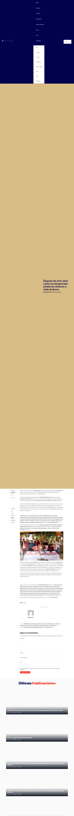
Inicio (37, 2)
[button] (38, 44)
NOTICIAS (38, 8)
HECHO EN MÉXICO (40, 24)
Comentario (22, 638)
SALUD (37, 30)
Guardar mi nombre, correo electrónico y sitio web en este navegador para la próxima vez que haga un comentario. (40, 669)
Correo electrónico (24, 657)
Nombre (22, 652)
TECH (37, 35)
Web (21, 662)
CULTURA (38, 13)
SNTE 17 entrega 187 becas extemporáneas (19, 737)
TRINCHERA (38, 41)
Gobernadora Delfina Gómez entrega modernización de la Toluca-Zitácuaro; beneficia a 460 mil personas (35, 791)
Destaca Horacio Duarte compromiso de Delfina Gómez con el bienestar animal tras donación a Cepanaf (35, 764)
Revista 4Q (9, 712)
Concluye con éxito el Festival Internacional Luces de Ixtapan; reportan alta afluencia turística (35, 710)
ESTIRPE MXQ (38, 19)
